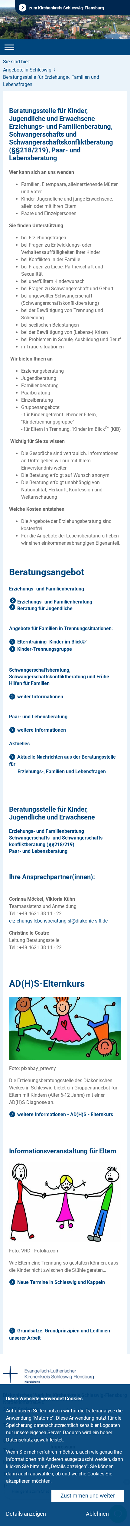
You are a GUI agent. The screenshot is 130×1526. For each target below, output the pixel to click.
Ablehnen (97, 1514)
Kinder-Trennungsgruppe (44, 649)
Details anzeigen (26, 1514)
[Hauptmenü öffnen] (9, 47)
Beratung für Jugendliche (45, 608)
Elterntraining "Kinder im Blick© (51, 642)
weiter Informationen (40, 697)
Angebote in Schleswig (27, 70)
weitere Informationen (41, 730)
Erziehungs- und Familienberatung (54, 602)
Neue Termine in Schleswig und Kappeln (61, 1282)
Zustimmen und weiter (87, 1495)
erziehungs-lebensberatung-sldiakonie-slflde (58, 921)
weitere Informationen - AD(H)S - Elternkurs (65, 1114)
